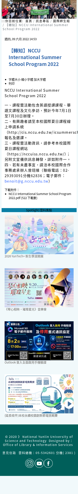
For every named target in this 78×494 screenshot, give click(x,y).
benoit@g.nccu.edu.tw (26, 181)
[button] (27, 79)
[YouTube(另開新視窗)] (39, 463)
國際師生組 (61, 21)
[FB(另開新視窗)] (48, 463)
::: (3, 21)
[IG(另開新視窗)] (29, 463)
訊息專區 (42, 21)
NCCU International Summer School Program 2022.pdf (40, 196)
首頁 (28, 21)
